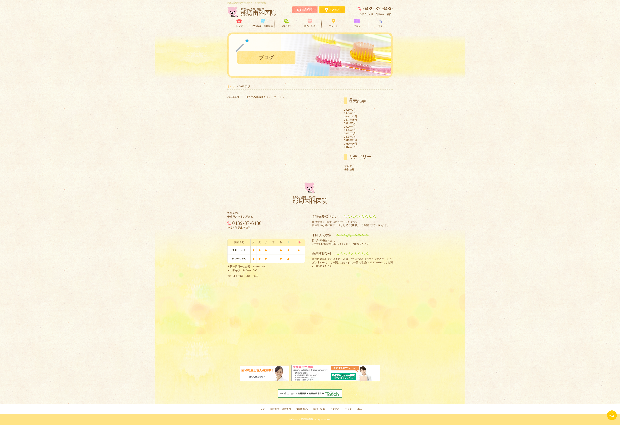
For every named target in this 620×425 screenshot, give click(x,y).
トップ (239, 26)
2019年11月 (350, 140)
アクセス (334, 9)
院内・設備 (309, 26)
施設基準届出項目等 (239, 227)
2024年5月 (350, 123)
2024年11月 (350, 116)
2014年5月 (350, 147)
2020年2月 (350, 136)
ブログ (357, 26)
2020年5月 (350, 133)
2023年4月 (350, 126)
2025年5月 (350, 113)
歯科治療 (349, 169)
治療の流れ (286, 26)
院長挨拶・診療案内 (263, 26)
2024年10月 (350, 119)
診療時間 (307, 9)
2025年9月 (350, 109)
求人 (380, 26)
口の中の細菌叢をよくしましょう (264, 97)
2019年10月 (350, 143)
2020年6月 (350, 130)
